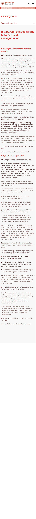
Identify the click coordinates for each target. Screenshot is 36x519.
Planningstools (7, 8)
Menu (32, 2)
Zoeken (29, 2)
